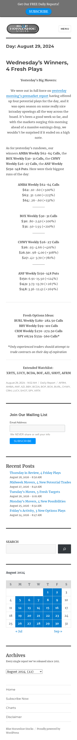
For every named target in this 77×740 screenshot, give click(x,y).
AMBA (9, 386)
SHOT (23, 390)
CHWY (66, 386)
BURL (57, 386)
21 (38, 615)
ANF (17, 386)
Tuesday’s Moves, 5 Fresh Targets (35, 492)
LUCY (16, 390)
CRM (9, 390)
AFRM (62, 382)
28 (38, 623)
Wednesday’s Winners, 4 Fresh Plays (37, 65)
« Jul (19, 631)
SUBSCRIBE (38, 11)
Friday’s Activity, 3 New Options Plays (37, 510)
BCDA (36, 386)
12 (19, 608)
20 (29, 615)
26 (20, 623)
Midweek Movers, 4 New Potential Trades (40, 482)
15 (47, 608)
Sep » (58, 631)
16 (57, 608)
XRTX (37, 390)
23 (57, 615)
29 (48, 623)
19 (20, 615)
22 (48, 615)
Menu (65, 28)
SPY (30, 390)
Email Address (18, 422)
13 (29, 608)
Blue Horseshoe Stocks (19, 728)
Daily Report (47, 382)
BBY (28, 386)
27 (29, 623)
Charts (11, 708)
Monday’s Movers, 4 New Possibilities (38, 501)
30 (57, 623)
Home (10, 689)
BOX (50, 386)
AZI (23, 386)
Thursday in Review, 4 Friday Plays (35, 473)
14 (38, 608)
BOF (43, 386)
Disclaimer (14, 717)
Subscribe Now (17, 698)
